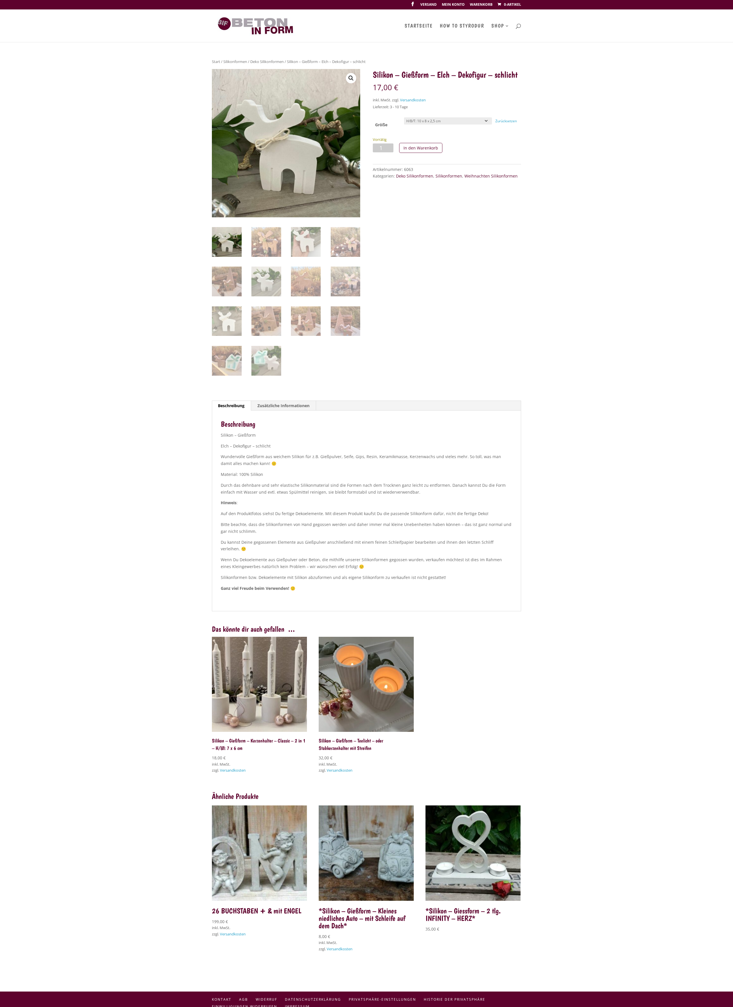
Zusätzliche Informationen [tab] (283, 405)
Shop (497, 26)
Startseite (419, 26)
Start (216, 61)
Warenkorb (481, 5)
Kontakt (221, 999)
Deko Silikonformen (267, 61)
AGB (243, 999)
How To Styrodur (462, 26)
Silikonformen (235, 61)
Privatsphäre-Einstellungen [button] (382, 999)
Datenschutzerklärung (313, 999)
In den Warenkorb (420, 148)
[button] (351, 78)
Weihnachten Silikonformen (491, 176)
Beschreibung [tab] (231, 405)
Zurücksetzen (506, 121)
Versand (428, 5)
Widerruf (266, 999)
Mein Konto (453, 5)
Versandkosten (413, 100)
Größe (381, 124)
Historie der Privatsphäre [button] (454, 999)
